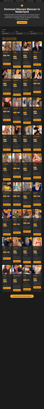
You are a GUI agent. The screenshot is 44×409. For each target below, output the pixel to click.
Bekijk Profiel (7, 63)
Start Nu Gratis (22, 22)
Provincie (31, 31)
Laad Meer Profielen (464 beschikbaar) (22, 296)
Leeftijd (16, 31)
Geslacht (3, 31)
